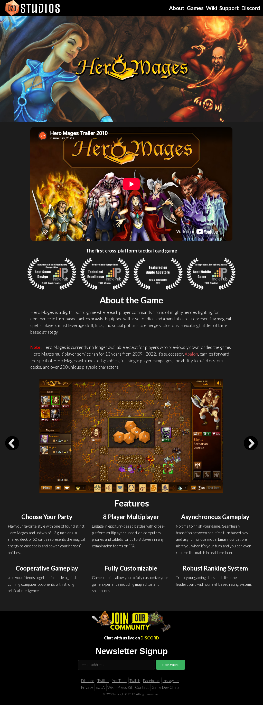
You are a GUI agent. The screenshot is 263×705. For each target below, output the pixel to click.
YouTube (119, 681)
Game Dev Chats (166, 687)
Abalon (191, 354)
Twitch (134, 681)
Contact (142, 687)
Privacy (87, 687)
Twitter (103, 681)
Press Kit (124, 687)
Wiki (110, 687)
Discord (87, 681)
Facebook (151, 681)
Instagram (171, 681)
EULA (100, 687)
